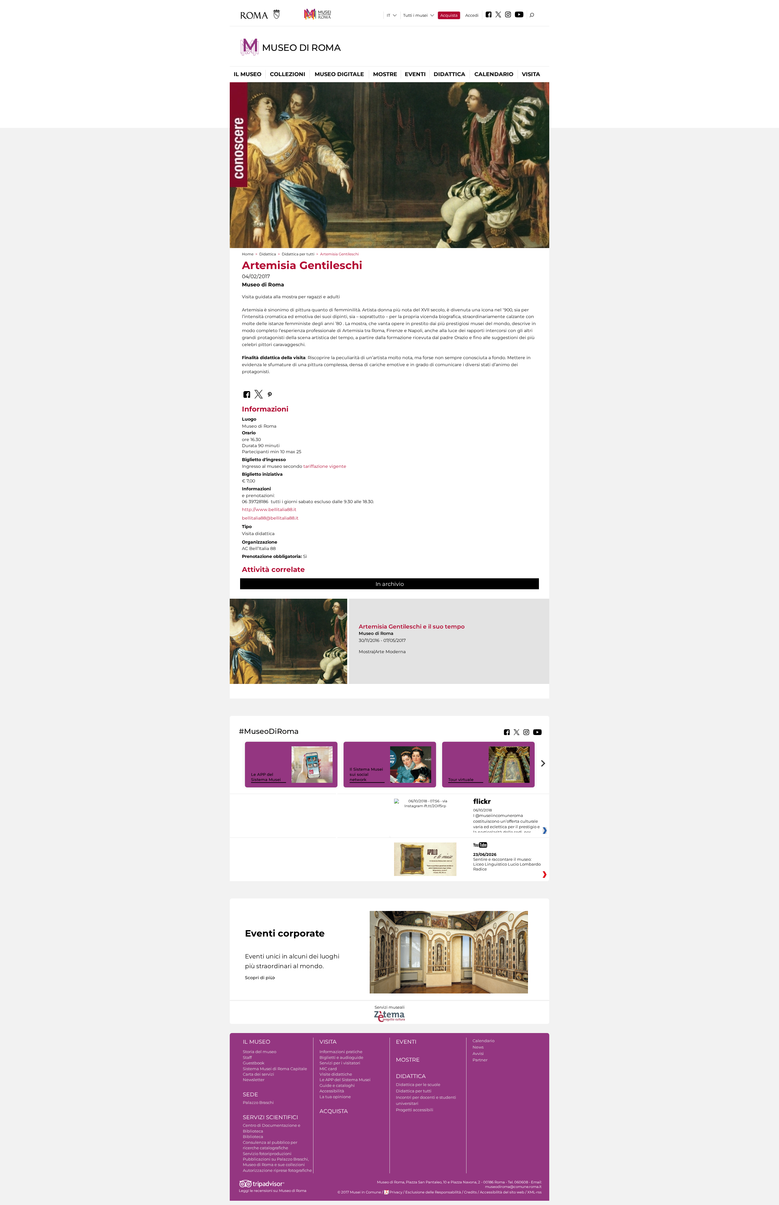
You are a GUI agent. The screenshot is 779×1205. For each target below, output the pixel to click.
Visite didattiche (336, 1074)
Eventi (415, 74)
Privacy (396, 1192)
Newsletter (253, 1079)
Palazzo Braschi (258, 1102)
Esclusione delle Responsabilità (433, 1192)
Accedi (472, 15)
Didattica (449, 74)
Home (247, 254)
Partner (480, 1059)
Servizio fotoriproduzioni (267, 1153)
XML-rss (534, 1192)
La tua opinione (335, 1096)
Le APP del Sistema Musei (266, 777)
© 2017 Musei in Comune (359, 1192)
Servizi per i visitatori (340, 1062)
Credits (470, 1192)
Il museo (247, 74)
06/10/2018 (506, 821)
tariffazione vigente (324, 466)
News (478, 1047)
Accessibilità (332, 1090)
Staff (247, 1057)
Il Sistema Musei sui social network (366, 774)
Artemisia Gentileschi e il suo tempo (412, 626)
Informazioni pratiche (341, 1051)
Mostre (385, 74)
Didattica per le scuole (418, 1084)
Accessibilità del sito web (502, 1192)
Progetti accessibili (414, 1109)
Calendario (493, 74)
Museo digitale (339, 74)
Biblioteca (253, 1136)
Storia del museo (259, 1051)
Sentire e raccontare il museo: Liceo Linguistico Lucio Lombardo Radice (507, 864)
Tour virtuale (460, 779)
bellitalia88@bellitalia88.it (270, 518)
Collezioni (287, 74)
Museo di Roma (301, 47)
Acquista (449, 15)
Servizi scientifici (270, 1117)
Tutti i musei (415, 15)
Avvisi (478, 1053)
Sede (250, 1094)
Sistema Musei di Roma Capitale (275, 1068)
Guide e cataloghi (337, 1085)
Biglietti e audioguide (341, 1057)
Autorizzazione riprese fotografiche (277, 1170)
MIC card (328, 1068)
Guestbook (253, 1062)
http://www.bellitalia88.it (269, 509)
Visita (531, 74)
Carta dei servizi (258, 1074)
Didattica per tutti (298, 254)
